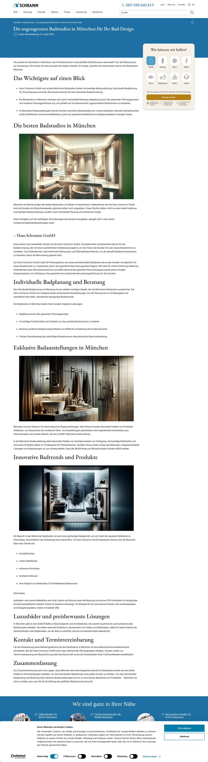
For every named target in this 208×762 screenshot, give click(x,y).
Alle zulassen (184, 728)
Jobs (162, 5)
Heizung (27, 12)
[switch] (82, 756)
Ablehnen (184, 736)
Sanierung (81, 12)
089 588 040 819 (140, 5)
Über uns (171, 5)
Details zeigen (150, 756)
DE (193, 5)
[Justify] (192, 22)
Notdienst (97, 12)
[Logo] (25, 5)
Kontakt (181, 5)
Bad (15, 12)
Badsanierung (28, 22)
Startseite (17, 22)
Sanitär (41, 12)
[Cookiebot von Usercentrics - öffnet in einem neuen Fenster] (18, 756)
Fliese (67, 12)
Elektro (54, 12)
